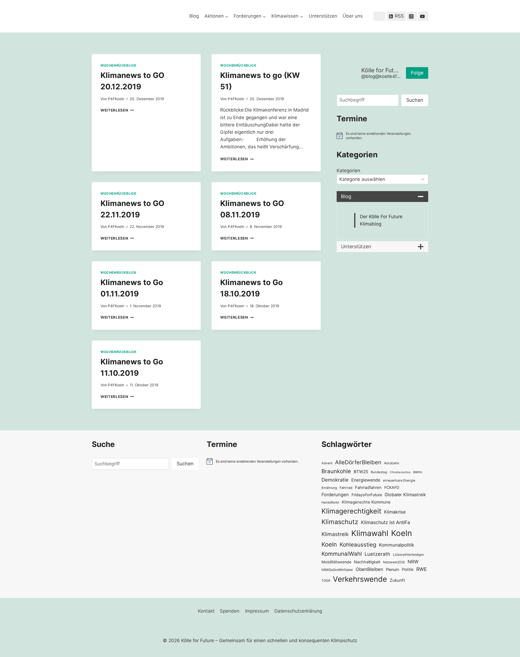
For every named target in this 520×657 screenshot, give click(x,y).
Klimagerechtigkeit (351, 511)
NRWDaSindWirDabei (337, 570)
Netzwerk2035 (394, 562)
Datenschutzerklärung (298, 611)
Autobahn (391, 463)
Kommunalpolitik (396, 545)
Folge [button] (417, 73)
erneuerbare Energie (399, 480)
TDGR (325, 581)
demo (417, 472)
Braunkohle (336, 471)
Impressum (257, 611)
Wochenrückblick (118, 65)
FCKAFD (391, 487)
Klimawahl (369, 533)
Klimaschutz (339, 522)
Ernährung (329, 488)
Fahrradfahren (368, 487)
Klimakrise (395, 512)
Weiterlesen (117, 110)
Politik (408, 569)
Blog (194, 16)
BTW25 (361, 471)
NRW (413, 561)
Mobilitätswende (336, 562)
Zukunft (397, 580)
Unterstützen (323, 16)
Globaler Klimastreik (405, 494)
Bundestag (379, 472)
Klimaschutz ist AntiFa (385, 522)
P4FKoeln (116, 99)
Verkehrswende (360, 579)
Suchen (414, 100)
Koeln (401, 533)
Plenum (392, 569)
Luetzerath (377, 554)
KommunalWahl (341, 553)
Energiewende (365, 480)
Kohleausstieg (358, 544)
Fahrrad (346, 488)
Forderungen (335, 494)
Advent (326, 463)
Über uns (353, 16)
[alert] (382, 135)
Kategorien (348, 170)
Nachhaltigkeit (367, 562)
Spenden (229, 611)
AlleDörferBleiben (358, 462)
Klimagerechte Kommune (366, 502)
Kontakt (206, 611)
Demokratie (335, 480)
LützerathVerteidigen (408, 555)
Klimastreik (335, 534)
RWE (421, 569)
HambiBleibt (330, 502)
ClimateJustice (400, 472)
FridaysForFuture (367, 494)
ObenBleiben (369, 569)
